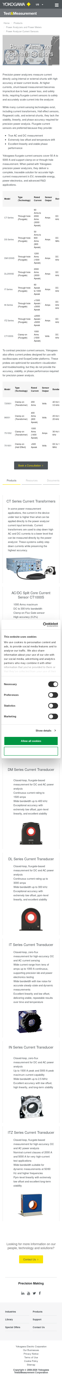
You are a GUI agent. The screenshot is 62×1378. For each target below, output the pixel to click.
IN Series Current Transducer (31, 1047)
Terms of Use (31, 1357)
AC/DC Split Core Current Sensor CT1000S (31, 595)
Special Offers (12, 1327)
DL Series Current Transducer (31, 858)
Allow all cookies (31, 740)
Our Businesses (31, 1350)
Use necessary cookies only (31, 751)
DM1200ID (9, 258)
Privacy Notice (31, 1353)
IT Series (8, 289)
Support (37, 1319)
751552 (8, 433)
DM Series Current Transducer (31, 769)
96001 (7, 417)
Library (9, 1319)
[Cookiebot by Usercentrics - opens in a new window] (43, 624)
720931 (8, 403)
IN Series (8, 304)
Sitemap (31, 1364)
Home (6, 23)
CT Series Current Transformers (31, 501)
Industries (10, 1311)
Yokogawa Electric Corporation (31, 1346)
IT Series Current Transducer (31, 944)
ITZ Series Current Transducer (31, 1132)
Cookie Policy (31, 1361)
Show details (43, 730)
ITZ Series (9, 320)
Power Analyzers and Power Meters (24, 27)
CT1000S (8, 335)
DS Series (9, 239)
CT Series (9, 217)
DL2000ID (9, 273)
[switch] (53, 695)
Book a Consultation (30, 465)
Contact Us (30, 1259)
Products (18, 23)
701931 (8, 445)
